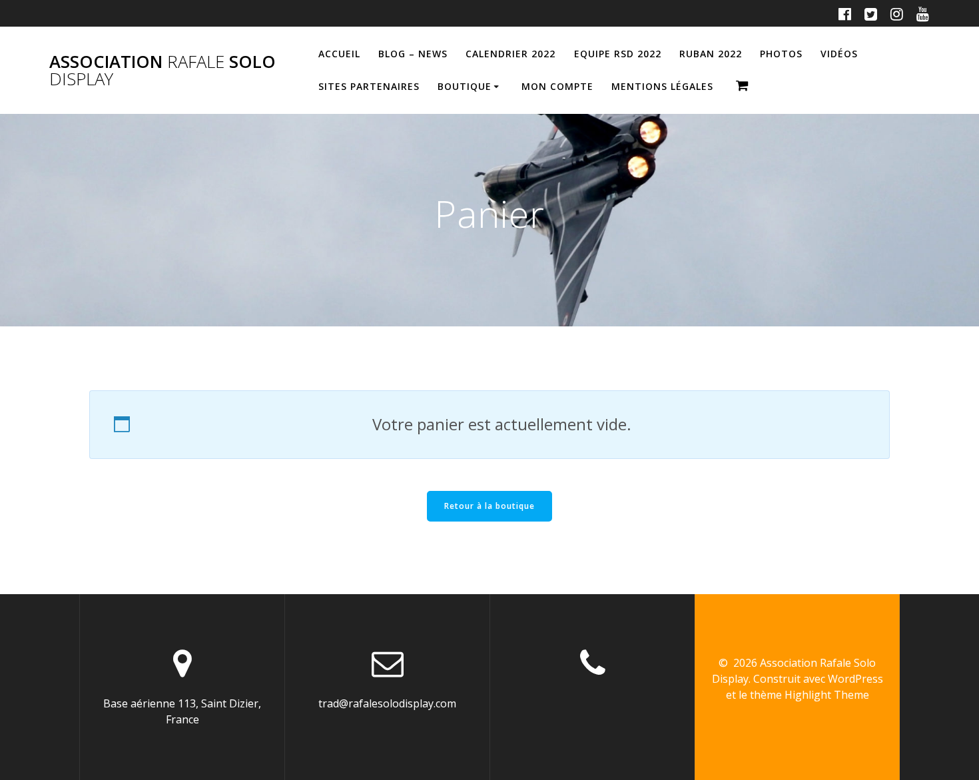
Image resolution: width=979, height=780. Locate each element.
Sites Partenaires (369, 86)
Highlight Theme (827, 694)
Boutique (464, 86)
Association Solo (162, 70)
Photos (781, 53)
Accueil (339, 53)
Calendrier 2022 (510, 53)
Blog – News (413, 53)
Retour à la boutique (489, 506)
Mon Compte (557, 86)
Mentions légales (662, 86)
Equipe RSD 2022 (617, 53)
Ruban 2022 (710, 53)
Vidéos (839, 53)
